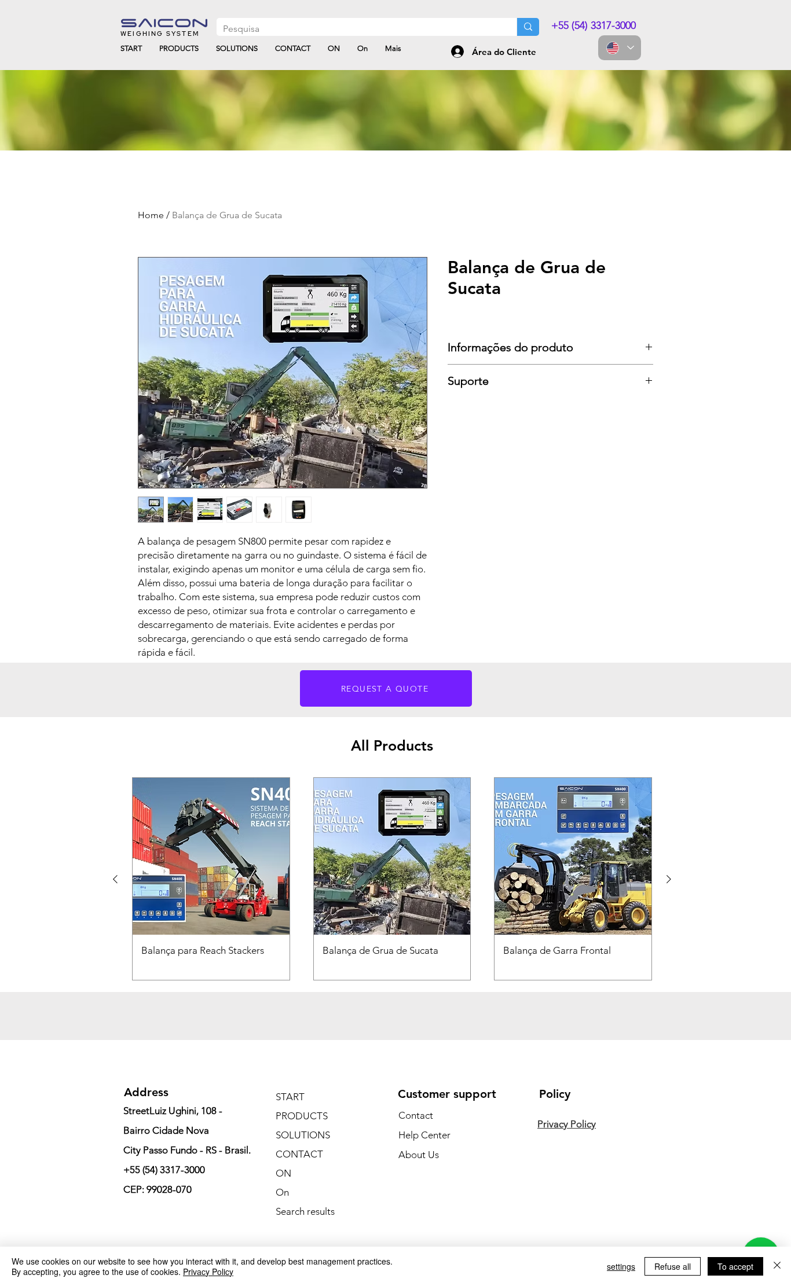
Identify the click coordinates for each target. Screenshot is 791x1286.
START (290, 1097)
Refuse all (672, 1266)
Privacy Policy (208, 1271)
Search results (305, 1211)
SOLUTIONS (303, 1135)
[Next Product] (669, 879)
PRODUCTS (302, 1116)
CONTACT (299, 1154)
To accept (735, 1266)
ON (283, 1173)
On (282, 1192)
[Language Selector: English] (619, 47)
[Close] (777, 1266)
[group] (392, 879)
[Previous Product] (115, 879)
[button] (386, 688)
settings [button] (621, 1266)
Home (151, 215)
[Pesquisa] (528, 27)
